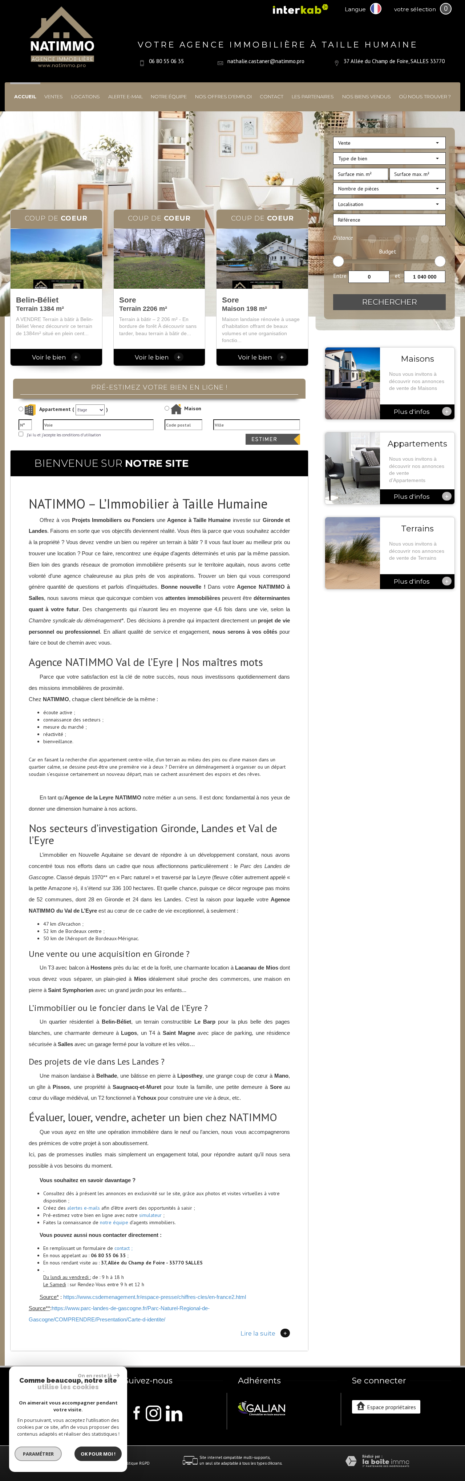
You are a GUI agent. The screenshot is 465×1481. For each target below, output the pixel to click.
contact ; (123, 1248)
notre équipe (114, 1222)
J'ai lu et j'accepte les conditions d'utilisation (63, 434)
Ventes (53, 96)
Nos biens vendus (366, 96)
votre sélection (415, 9)
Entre (340, 275)
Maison (192, 409)
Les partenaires (313, 96)
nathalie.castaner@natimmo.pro (265, 61)
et (397, 275)
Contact (271, 96)
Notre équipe (169, 96)
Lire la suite (263, 1333)
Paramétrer (38, 1454)
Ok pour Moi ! (98, 1454)
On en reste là (95, 1375)
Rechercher (389, 302)
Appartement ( (56, 409)
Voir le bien (55, 357)
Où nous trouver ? (425, 96)
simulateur (150, 1215)
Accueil (25, 96)
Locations (85, 96)
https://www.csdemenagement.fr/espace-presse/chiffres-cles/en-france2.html (154, 1297)
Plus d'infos (421, 411)
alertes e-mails (83, 1208)
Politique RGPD (136, 1463)
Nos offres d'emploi (223, 96)
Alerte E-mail (125, 96)
